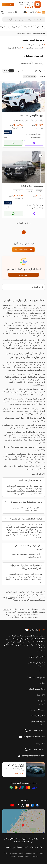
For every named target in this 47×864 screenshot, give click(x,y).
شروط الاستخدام (38, 721)
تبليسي (29, 33)
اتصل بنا (41, 700)
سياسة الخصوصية (23, 612)
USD (5, 71)
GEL (11, 71)
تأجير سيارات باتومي (36, 656)
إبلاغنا (10, 597)
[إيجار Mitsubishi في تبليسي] (21, 167)
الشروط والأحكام (38, 715)
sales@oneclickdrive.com (33, 755)
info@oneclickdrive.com (34, 736)
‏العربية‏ (35, 853)
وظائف (42, 683)
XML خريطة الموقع (37, 689)
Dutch (21, 853)
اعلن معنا (41, 695)
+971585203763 (36, 749)
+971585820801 (36, 730)
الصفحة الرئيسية (38, 33)
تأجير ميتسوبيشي (26, 63)
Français (28, 853)
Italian (20, 856)
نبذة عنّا (42, 671)
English (41, 853)
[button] (43, 12)
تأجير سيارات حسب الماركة (33, 56)
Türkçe (6, 853)
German (13, 856)
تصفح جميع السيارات (22, 249)
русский (13, 853)
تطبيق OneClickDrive (25, 3)
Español (35, 856)
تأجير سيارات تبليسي (36, 662)
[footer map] (23, 821)
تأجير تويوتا (38, 63)
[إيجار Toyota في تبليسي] (21, 96)
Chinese (27, 856)
